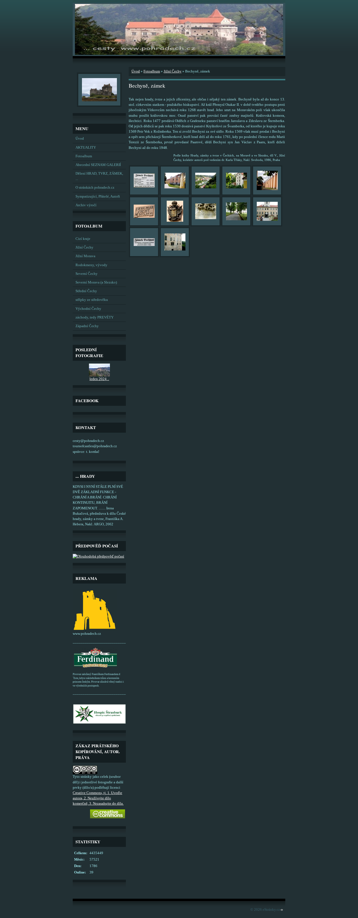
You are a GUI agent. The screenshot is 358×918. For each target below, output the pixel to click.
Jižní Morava (85, 256)
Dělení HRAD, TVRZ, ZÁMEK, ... (99, 176)
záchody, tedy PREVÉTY (95, 317)
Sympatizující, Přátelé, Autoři (98, 196)
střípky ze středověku (92, 300)
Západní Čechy (87, 326)
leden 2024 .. (99, 379)
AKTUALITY (86, 147)
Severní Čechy (87, 274)
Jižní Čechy (84, 247)
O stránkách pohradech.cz (95, 187)
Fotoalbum (84, 156)
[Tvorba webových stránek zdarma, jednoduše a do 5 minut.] (282, 910)
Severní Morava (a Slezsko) (96, 282)
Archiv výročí (86, 205)
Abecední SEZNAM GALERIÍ (98, 165)
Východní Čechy (88, 309)
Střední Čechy (86, 291)
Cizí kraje (83, 239)
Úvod (80, 138)
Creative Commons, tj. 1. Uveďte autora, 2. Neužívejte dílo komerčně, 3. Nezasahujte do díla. (98, 798)
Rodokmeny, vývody (91, 265)
